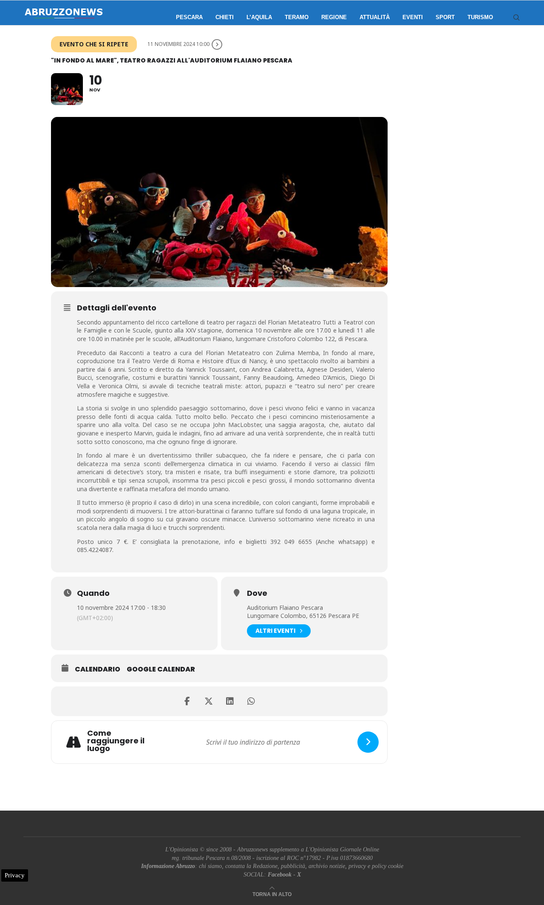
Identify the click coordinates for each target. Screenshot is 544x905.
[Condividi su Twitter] (208, 701)
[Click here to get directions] (368, 742)
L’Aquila (259, 17)
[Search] (516, 17)
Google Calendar (161, 669)
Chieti (224, 17)
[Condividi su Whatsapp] (251, 701)
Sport (445, 17)
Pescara (189, 17)
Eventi (412, 17)
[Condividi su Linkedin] (230, 701)
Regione (334, 17)
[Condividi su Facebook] (187, 701)
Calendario (97, 669)
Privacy (15, 875)
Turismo (480, 17)
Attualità (375, 17)
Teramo (297, 17)
